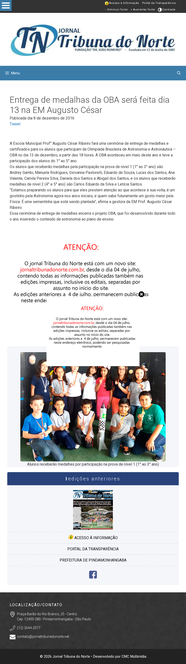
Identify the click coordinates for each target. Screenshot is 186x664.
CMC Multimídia (134, 656)
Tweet (15, 124)
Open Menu (6, 5)
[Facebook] (93, 577)
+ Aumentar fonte (143, 9)
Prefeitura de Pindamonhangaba (93, 560)
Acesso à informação (95, 538)
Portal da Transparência (159, 3)
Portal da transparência (93, 549)
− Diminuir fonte (116, 9)
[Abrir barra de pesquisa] (179, 73)
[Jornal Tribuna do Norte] (93, 39)
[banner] (93, 365)
